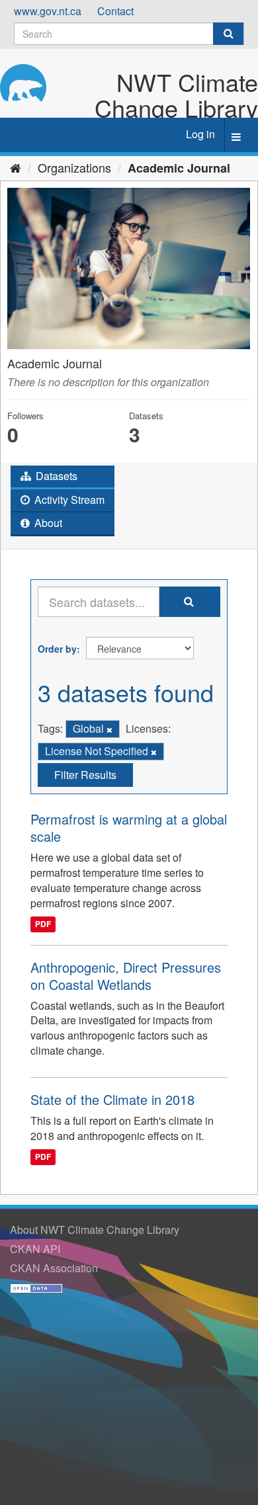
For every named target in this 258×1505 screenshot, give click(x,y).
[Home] (15, 167)
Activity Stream (68, 499)
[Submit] (228, 33)
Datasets (55, 475)
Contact (115, 11)
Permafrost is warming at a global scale (128, 827)
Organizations (74, 167)
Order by (57, 648)
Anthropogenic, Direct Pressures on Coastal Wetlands (125, 975)
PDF (43, 924)
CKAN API (35, 1248)
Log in (200, 134)
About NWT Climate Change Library (94, 1229)
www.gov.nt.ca (47, 11)
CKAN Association (54, 1268)
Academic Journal (179, 168)
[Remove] (109, 729)
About (47, 522)
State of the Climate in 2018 (112, 1099)
